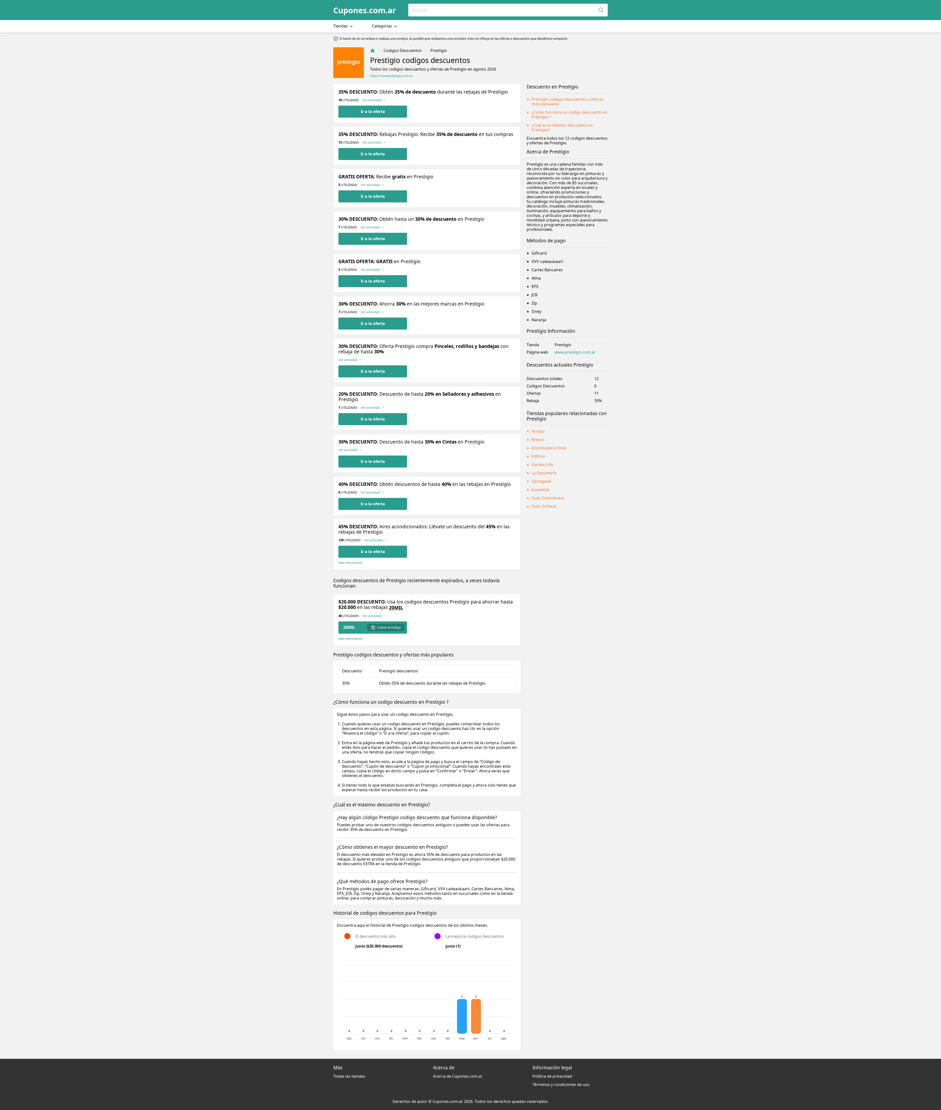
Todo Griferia (544, 506)
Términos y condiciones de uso (561, 1084)
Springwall (541, 481)
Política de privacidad (552, 1076)
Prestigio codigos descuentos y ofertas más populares (568, 102)
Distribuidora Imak (549, 448)
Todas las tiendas (349, 1076)
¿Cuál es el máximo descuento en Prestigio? (562, 128)
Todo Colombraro (548, 498)
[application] (427, 1000)
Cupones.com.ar (364, 10)
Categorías (382, 26)
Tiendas (341, 26)
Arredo (538, 431)
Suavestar (541, 489)
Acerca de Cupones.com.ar (458, 1076)
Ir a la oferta (373, 111)
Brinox (538, 439)
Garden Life (542, 464)
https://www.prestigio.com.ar (391, 76)
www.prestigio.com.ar (575, 352)
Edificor (539, 456)
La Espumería (544, 473)
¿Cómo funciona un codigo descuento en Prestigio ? (569, 115)
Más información (350, 563)
